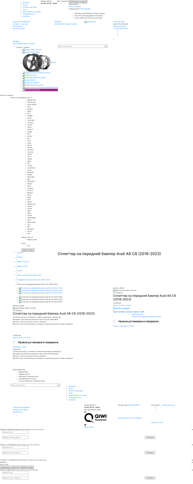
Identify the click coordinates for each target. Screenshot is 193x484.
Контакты (26, 16)
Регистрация (85, 9)
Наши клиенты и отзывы (32, 12)
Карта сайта (89, 427)
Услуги (25, 5)
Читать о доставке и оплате (123, 326)
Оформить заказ (26, 467)
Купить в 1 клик (24, 337)
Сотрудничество (29, 14)
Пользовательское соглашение (130, 418)
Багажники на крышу (37, 77)
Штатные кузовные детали (39, 73)
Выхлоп (32, 80)
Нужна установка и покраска (38, 342)
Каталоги (26, 2)
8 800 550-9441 (119, 22)
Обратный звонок (119, 26)
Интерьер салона (36, 85)
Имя (148, 432)
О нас (25, 9)
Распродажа (35, 90)
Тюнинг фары (34, 52)
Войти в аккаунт (75, 6)
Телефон (149, 434)
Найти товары (27, 250)
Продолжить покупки (9, 467)
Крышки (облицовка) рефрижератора (43, 87)
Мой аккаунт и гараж (78, 1)
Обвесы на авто (35, 49)
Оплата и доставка (30, 7)
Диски (52, 62)
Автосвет (33, 75)
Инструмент (34, 82)
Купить (16, 337)
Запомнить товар (19, 347)
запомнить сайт (19, 28)
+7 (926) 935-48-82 (120, 28)
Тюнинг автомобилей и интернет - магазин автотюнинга (21, 24)
